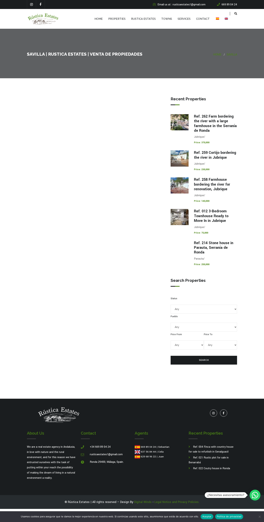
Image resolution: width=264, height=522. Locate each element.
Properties (117, 18)
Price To (208, 334)
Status (174, 298)
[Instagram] (31, 4)
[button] (255, 495)
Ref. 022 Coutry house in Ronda (211, 468)
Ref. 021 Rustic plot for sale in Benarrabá (209, 460)
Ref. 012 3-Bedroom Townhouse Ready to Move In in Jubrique (211, 216)
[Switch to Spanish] (217, 19)
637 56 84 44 (148, 451)
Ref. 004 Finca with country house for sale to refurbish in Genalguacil (211, 449)
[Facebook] (40, 4)
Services (184, 18)
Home (98, 18)
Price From (176, 334)
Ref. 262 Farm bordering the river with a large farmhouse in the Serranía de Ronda (215, 123)
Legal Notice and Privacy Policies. (176, 502)
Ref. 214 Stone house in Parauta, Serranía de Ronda (213, 247)
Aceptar (207, 516)
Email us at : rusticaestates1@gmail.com (181, 4)
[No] (259, 516)
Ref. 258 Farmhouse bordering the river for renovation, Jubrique (212, 184)
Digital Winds (143, 502)
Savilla (231, 54)
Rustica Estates (143, 18)
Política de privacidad (229, 516)
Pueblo (174, 316)
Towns (166, 18)
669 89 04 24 (148, 447)
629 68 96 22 (148, 456)
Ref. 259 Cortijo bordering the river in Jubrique (215, 155)
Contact (203, 18)
